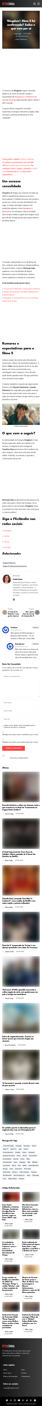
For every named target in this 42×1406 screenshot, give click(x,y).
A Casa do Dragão (8, 1146)
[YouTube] (19, 1400)
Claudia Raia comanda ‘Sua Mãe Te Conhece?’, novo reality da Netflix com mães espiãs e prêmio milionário (18, 901)
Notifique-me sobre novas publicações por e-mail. (20, 742)
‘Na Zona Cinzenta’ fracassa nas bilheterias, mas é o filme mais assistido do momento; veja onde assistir (30, 1210)
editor (28, 1159)
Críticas (24, 1152)
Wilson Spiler (9, 860)
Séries (28, 1175)
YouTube (7, 547)
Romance (15, 1172)
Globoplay (22, 1162)
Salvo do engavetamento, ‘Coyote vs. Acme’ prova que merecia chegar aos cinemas (18, 1039)
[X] (11, 1400)
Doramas (15, 1159)
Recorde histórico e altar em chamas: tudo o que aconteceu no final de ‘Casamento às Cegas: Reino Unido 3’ (21, 807)
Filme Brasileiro (7, 1162)
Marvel (14, 1165)
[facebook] (7, 1400)
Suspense (34, 1172)
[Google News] (35, 1400)
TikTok (6, 542)
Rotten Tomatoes (24, 1172)
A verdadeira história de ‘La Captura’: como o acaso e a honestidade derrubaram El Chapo (9, 1248)
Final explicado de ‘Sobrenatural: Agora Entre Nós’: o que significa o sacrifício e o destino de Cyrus (31, 1246)
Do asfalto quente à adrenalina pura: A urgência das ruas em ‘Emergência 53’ (19, 1129)
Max (19, 1165)
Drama (22, 1159)
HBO (29, 1162)
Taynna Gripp (9, 814)
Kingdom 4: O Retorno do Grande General (15, 566)
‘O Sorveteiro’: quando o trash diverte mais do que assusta (20, 1084)
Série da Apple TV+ (19, 1175)
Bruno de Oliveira (10, 1045)
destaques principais (9, 1155)
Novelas (5, 1169)
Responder (35, 627)
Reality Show (6, 1172)
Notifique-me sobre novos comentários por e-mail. (20, 734)
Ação (20, 1149)
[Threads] (31, 1400)
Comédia (17, 1152)
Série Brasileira (7, 1175)
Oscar (11, 1169)
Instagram (8, 530)
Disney (19, 1155)
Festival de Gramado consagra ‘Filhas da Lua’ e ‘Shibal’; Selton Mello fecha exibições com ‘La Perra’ (31, 1320)
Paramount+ (18, 1169)
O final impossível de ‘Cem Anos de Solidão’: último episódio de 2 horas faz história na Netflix (19, 854)
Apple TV (5, 1149)
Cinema (26, 1149)
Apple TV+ (14, 1149)
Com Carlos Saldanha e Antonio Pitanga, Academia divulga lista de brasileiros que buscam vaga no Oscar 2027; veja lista (10, 1212)
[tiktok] (27, 1400)
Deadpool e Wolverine (9, 563)
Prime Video (27, 1169)
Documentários (7, 1159)
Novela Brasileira (33, 1165)
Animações (27, 1146)
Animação (19, 1146)
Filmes (15, 1162)
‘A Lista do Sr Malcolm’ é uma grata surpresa (22, 289)
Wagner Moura (12, 1178)
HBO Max (35, 1162)
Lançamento (6, 1165)
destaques (32, 1152)
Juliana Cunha (9, 951)
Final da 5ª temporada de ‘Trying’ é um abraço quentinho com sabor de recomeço (19, 947)
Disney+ (25, 1155)
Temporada (35, 1175)
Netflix (25, 1165)
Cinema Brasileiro (8, 1152)
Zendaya (21, 1178)
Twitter (7, 536)
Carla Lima (17, 34)
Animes (34, 1146)
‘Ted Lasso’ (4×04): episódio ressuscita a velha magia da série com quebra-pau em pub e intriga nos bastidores (20, 992)
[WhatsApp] (23, 1400)
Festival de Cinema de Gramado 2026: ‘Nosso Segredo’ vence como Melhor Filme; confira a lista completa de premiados (10, 1321)
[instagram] (15, 1400)
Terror (4, 1178)
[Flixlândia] (8, 4)
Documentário (33, 1155)
